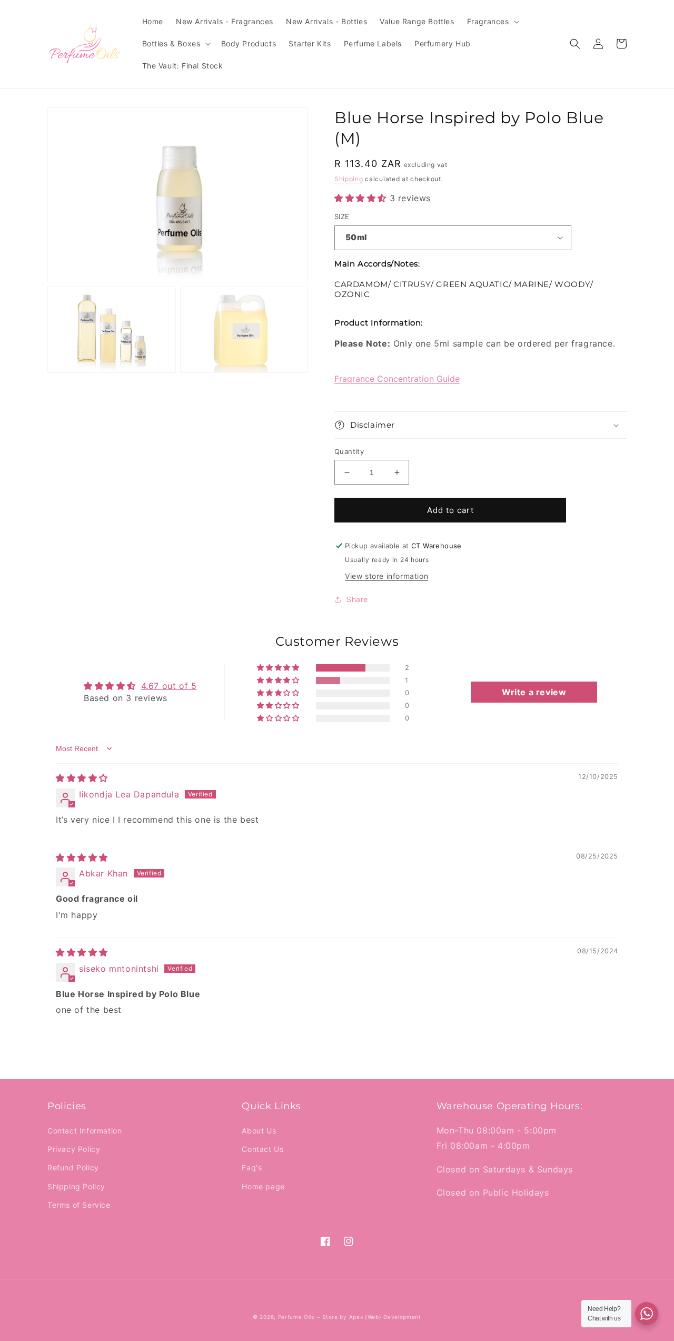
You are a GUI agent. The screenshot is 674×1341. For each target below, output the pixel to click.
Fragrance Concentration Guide (397, 378)
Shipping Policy (76, 1186)
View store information (386, 575)
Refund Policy (73, 1167)
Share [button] (357, 599)
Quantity (349, 451)
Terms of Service (79, 1204)
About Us (259, 1130)
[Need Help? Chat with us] (646, 1313)
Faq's (252, 1167)
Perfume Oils (296, 1317)
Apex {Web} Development (385, 1317)
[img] (82, 778)
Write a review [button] (534, 692)
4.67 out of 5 (169, 686)
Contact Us (262, 1149)
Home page (263, 1186)
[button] (492, 22)
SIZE (342, 216)
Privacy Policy (73, 1149)
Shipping (348, 179)
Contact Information (84, 1130)
